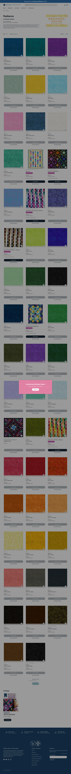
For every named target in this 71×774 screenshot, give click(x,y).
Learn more (35, 389)
